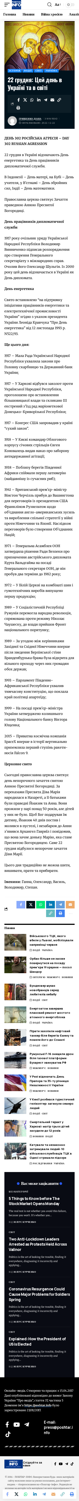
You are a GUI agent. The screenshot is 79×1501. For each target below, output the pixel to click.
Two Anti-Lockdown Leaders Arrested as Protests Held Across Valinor (38, 1244)
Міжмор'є (53, 977)
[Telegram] (26, 1424)
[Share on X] (25, 100)
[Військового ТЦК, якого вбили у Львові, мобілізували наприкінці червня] (15, 942)
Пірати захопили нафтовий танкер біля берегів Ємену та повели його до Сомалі (52, 1035)
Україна (51, 70)
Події (28, 70)
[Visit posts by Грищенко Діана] (12, 120)
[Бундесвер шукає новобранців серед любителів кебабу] (15, 992)
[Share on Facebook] (18, 100)
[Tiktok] (8, 1434)
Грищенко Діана (30, 118)
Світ (39, 70)
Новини (67, 977)
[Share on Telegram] (46, 100)
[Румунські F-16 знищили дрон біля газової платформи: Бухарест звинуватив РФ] (15, 1060)
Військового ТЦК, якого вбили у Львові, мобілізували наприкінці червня (51, 940)
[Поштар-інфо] (16, 4)
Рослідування (42, 1163)
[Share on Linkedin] (39, 100)
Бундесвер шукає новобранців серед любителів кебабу (44, 990)
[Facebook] (7, 1424)
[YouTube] (16, 1424)
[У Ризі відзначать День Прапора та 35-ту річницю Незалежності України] (15, 1082)
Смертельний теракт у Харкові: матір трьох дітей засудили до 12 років (49, 1126)
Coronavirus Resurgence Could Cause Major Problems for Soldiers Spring (39, 1294)
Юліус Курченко (25, 1222)
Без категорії (18, 1191)
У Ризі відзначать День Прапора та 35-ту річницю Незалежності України (49, 1080)
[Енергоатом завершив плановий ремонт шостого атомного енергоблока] (15, 1014)
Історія (14, 70)
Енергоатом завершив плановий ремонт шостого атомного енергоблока (50, 1012)
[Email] (52, 100)
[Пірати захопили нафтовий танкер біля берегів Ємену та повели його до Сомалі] (15, 1037)
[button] (8, 4)
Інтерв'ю (39, 977)
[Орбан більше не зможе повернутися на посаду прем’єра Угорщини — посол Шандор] (15, 965)
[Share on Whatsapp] (32, 100)
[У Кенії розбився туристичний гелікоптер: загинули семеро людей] (15, 1105)
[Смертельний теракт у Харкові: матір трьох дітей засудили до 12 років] (15, 1128)
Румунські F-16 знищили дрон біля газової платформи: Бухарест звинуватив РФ (52, 1058)
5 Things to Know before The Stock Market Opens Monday (34, 1201)
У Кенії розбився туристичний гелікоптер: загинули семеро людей (52, 1103)
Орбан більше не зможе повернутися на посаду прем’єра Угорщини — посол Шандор (51, 965)
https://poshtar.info (38, 1405)
